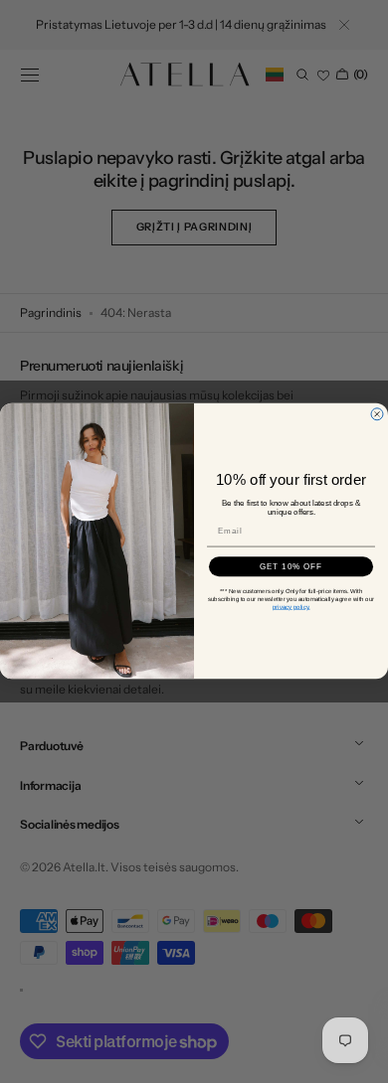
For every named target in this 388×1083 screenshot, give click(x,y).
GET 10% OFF (291, 566)
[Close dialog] (377, 414)
